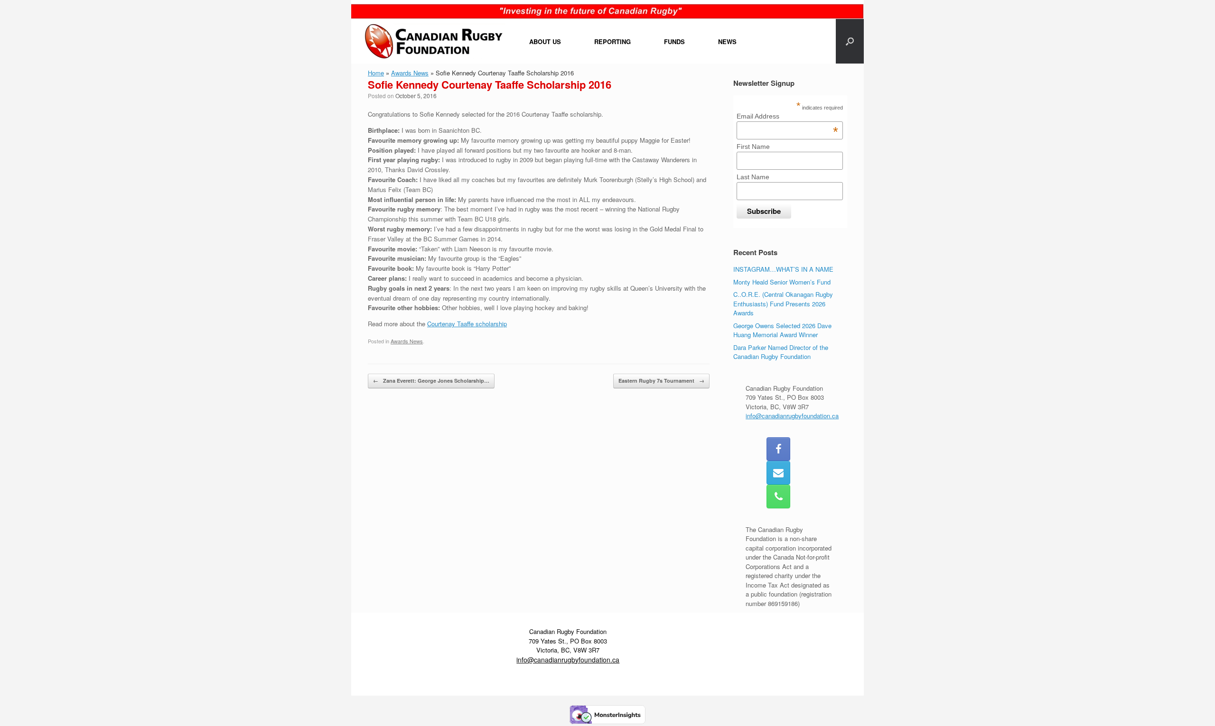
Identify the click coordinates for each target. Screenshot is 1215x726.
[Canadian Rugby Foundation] (434, 41)
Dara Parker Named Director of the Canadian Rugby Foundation (780, 352)
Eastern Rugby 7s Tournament (661, 380)
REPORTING (612, 41)
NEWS (727, 41)
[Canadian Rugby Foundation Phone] (778, 496)
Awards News (410, 72)
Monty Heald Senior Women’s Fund (782, 281)
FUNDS (674, 41)
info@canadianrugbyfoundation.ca (792, 415)
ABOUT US (545, 41)
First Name (753, 146)
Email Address (787, 116)
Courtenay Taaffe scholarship (467, 323)
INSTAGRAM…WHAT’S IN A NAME (783, 269)
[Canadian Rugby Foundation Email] (778, 473)
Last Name (753, 177)
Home (376, 72)
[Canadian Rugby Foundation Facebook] (778, 449)
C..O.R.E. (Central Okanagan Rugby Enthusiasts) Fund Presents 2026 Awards (783, 303)
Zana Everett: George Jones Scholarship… (431, 380)
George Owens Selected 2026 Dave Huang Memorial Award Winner (782, 330)
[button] (850, 41)
